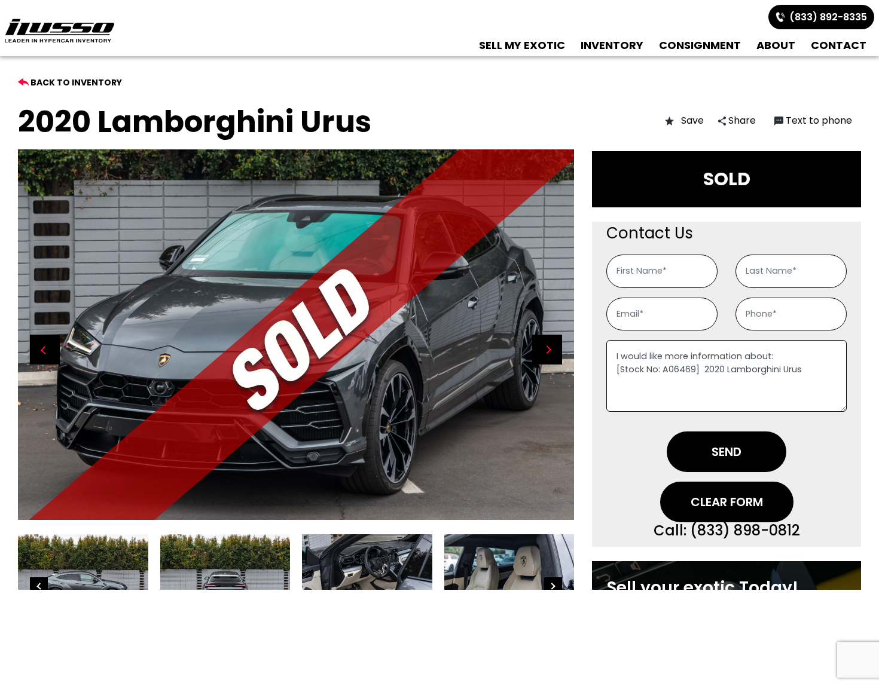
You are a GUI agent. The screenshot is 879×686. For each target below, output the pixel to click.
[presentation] (45, 350)
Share (741, 120)
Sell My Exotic (522, 45)
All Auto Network (622, 620)
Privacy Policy (680, 599)
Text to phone (819, 120)
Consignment (700, 45)
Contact (838, 45)
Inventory (612, 45)
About (775, 45)
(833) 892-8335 (826, 17)
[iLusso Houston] (59, 30)
